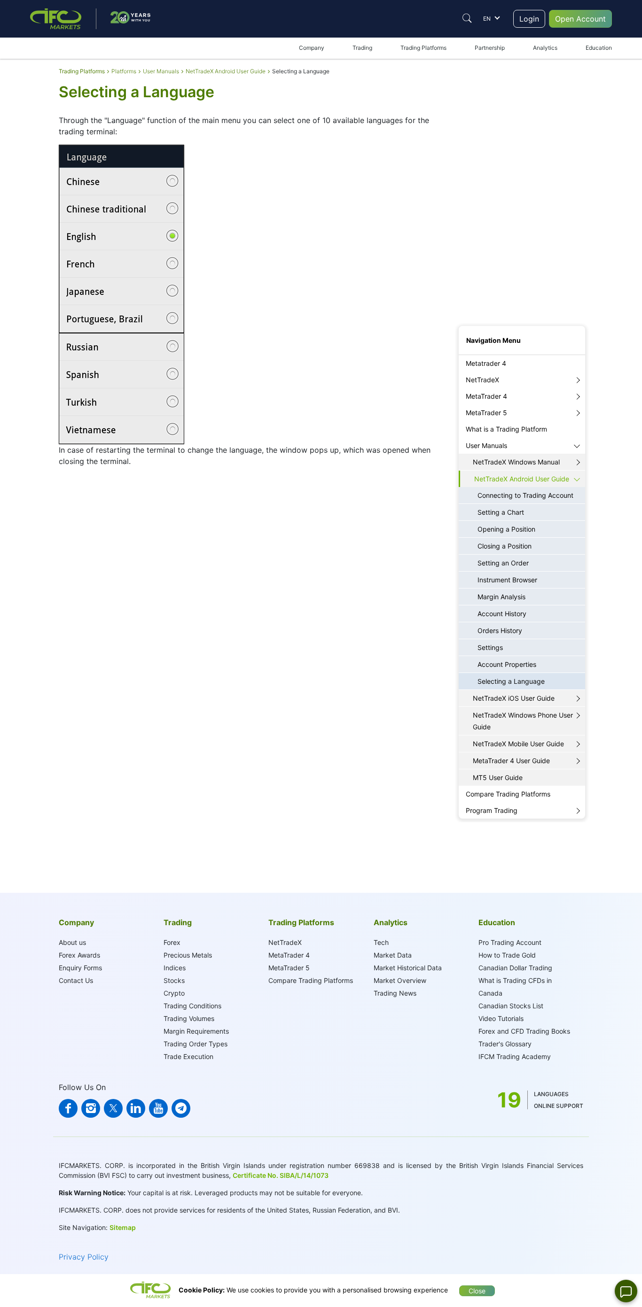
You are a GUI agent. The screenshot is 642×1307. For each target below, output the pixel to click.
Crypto (174, 993)
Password (472, 225)
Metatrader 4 (486, 363)
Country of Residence (487, 251)
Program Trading (491, 810)
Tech (381, 942)
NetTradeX (482, 380)
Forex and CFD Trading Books (524, 1031)
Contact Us (76, 980)
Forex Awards (79, 955)
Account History (502, 614)
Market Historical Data (408, 968)
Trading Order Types (195, 1044)
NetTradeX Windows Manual (516, 462)
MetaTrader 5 (486, 413)
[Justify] (467, 18)
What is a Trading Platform (506, 429)
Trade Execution (188, 1056)
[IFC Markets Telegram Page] (181, 1108)
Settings (490, 647)
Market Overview (400, 980)
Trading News (395, 993)
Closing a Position (505, 546)
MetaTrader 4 (486, 396)
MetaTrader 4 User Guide (511, 761)
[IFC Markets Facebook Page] (68, 1108)
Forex (172, 942)
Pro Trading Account (509, 942)
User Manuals (486, 445)
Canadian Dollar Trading (515, 968)
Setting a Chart (501, 512)
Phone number (478, 277)
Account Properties (507, 664)
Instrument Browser (507, 580)
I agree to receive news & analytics (504, 303)
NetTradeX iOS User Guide (514, 698)
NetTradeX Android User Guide (521, 479)
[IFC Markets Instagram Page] (90, 1108)
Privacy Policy (84, 1256)
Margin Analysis (501, 597)
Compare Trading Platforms (508, 794)
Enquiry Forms (80, 968)
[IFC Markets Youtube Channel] (158, 1108)
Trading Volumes (189, 1018)
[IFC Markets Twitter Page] (113, 1108)
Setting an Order (503, 563)
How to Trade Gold (507, 955)
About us (72, 942)
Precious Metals (188, 955)
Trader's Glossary (505, 1044)
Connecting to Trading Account (525, 495)
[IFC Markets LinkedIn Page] (135, 1108)
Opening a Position (506, 529)
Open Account (580, 18)
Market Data (393, 955)
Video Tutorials (501, 1018)
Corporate (522, 119)
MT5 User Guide (498, 777)
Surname (470, 172)
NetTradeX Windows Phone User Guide (523, 721)
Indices (175, 968)
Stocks (174, 980)
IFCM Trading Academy (514, 1056)
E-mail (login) (476, 198)
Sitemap (123, 1227)
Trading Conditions (192, 1006)
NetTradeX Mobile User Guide (518, 744)
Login (529, 18)
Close (477, 1291)
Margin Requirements (196, 1031)
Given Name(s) (478, 146)
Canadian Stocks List (510, 1006)
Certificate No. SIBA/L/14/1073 (281, 1175)
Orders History (500, 630)
